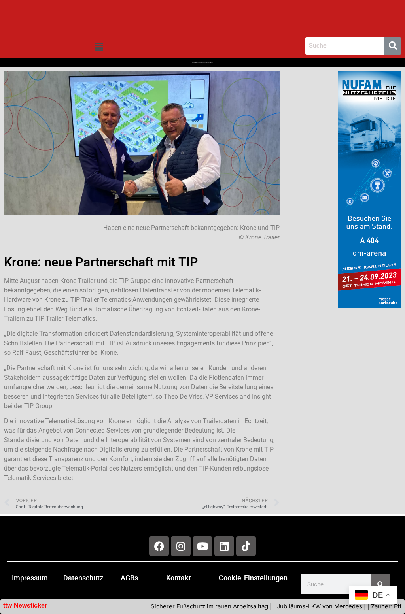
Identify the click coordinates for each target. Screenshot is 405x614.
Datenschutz (83, 578)
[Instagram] (181, 546)
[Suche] (380, 584)
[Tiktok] (246, 546)
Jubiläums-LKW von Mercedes (300, 606)
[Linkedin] (224, 546)
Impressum (30, 578)
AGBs (129, 578)
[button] (99, 47)
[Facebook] (159, 546)
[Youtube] (202, 546)
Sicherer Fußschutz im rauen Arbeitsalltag (190, 606)
